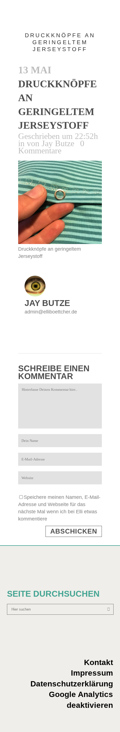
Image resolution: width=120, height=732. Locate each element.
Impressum (92, 673)
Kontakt (98, 662)
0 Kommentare (51, 147)
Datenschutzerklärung (71, 683)
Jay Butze (58, 143)
